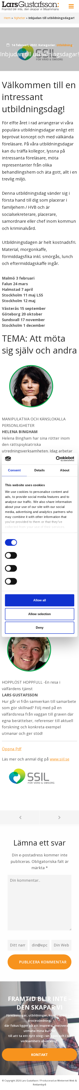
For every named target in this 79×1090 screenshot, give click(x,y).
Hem (7, 18)
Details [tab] (39, 470)
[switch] (11, 555)
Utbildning (64, 45)
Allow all (39, 600)
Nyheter (19, 18)
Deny (39, 627)
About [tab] (64, 470)
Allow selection (39, 614)
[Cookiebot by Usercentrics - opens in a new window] (56, 459)
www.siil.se (59, 759)
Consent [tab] (14, 470)
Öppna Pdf (11, 748)
